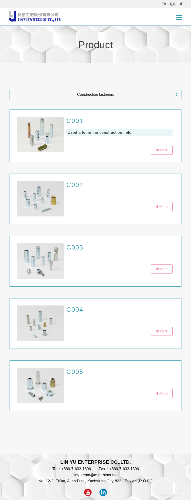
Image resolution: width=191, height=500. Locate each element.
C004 (74, 309)
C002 (74, 184)
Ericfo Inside (170, 495)
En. (164, 4)
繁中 (173, 4)
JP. (181, 4)
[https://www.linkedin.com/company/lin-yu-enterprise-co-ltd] (103, 494)
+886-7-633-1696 (76, 468)
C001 (74, 120)
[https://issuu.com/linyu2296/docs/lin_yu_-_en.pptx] (88, 494)
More (163, 150)
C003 (74, 247)
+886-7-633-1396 (124, 468)
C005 (74, 371)
